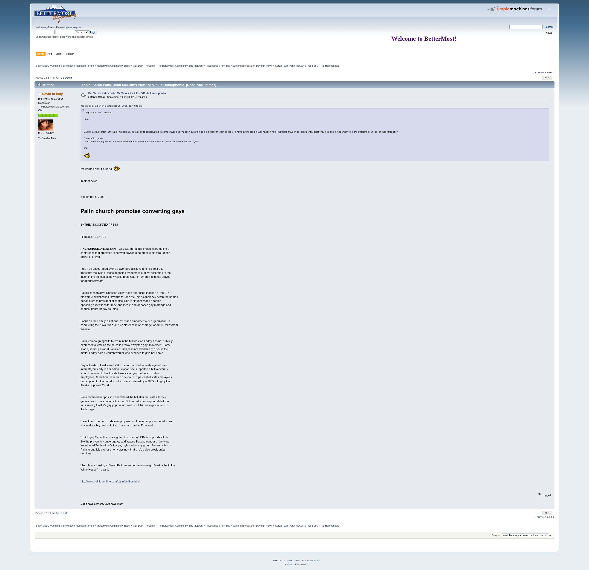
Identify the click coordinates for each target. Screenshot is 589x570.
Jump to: (496, 535)
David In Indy (263, 65)
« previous (540, 72)
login (66, 27)
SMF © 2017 (293, 560)
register (77, 27)
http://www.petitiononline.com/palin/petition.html (110, 481)
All (57, 77)
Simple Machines (311, 560)
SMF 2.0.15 (279, 560)
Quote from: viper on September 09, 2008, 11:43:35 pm (111, 106)
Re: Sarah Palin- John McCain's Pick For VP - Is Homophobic (127, 93)
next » (550, 72)
